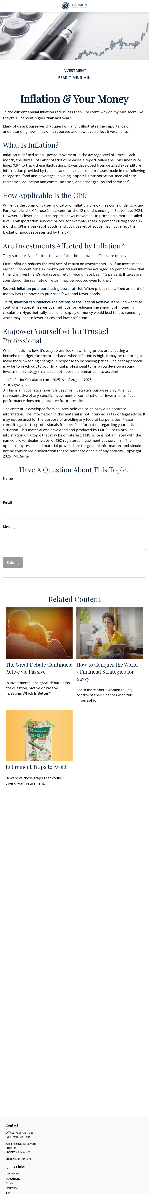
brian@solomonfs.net (19, 1159)
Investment (13, 1178)
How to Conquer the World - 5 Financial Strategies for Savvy (109, 671)
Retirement (13, 1174)
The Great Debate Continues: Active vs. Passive (39, 668)
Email (7, 502)
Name (8, 478)
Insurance (12, 1188)
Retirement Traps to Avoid (36, 766)
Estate (10, 1183)
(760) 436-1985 (24, 1132)
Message (10, 526)
